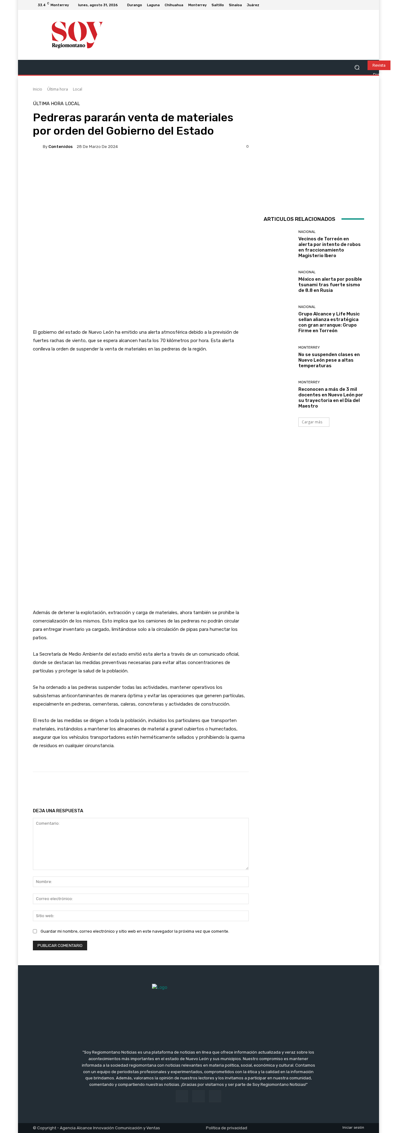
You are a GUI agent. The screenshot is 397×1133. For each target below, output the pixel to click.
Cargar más (312, 422)
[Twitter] (360, 5)
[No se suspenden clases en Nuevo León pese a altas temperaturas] (279, 357)
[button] (357, 67)
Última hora (57, 89)
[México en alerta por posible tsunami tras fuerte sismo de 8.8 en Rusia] (279, 282)
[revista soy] (141, 176)
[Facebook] (345, 5)
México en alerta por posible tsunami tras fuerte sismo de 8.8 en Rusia (330, 284)
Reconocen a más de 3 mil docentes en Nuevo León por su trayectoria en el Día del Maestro (330, 397)
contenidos (60, 147)
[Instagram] (353, 5)
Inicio (37, 89)
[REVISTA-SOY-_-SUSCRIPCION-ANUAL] (314, 151)
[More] (232, 787)
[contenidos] (38, 146)
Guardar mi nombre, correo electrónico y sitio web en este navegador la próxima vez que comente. (135, 931)
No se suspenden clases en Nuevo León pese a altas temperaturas (329, 360)
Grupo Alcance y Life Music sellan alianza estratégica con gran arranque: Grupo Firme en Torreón (329, 322)
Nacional (306, 232)
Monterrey (309, 347)
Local (77, 89)
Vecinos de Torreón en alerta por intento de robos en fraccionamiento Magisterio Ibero (329, 247)
